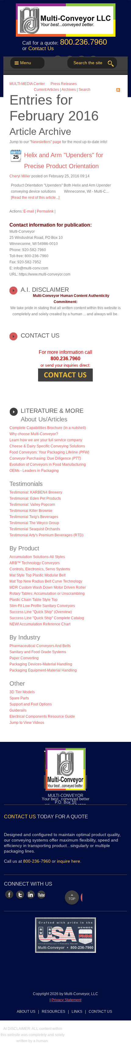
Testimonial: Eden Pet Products (35, 498)
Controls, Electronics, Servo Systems (39, 569)
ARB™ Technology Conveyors (34, 563)
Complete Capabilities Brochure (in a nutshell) (47, 428)
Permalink (45, 211)
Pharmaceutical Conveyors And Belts (40, 646)
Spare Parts (19, 698)
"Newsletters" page (45, 142)
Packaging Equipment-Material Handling (43, 670)
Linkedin (31, 894)
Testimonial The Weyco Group (34, 523)
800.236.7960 (83, 41)
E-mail (28, 211)
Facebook (9, 894)
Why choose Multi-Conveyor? (33, 434)
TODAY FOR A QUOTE (46, 816)
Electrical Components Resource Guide (42, 716)
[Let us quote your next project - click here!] (65, 374)
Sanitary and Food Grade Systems (37, 652)
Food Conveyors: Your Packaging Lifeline (49, 452)
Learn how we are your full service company (45, 440)
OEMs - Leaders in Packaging (34, 470)
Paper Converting (24, 658)
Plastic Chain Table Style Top (33, 600)
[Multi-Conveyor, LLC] (65, 16)
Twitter (20, 894)
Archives (69, 89)
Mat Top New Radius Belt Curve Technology (45, 581)
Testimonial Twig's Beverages (33, 517)
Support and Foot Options (30, 704)
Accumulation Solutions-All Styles (37, 557)
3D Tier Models (22, 692)
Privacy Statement (66, 1000)
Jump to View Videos (26, 722)
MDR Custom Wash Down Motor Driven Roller (47, 587)
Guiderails (18, 710)
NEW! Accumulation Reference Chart (39, 624)
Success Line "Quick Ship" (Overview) (40, 612)
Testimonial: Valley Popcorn (32, 504)
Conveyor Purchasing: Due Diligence (45, 458)
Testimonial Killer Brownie (30, 511)
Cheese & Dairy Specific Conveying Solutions (47, 446)
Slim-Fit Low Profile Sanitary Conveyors (42, 606)
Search (84, 89)
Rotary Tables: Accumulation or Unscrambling (47, 593)
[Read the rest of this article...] (35, 197)
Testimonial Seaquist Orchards (34, 529)
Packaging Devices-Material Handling (40, 664)
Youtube (41, 894)
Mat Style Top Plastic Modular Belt (37, 575)
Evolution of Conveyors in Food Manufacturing (47, 464)
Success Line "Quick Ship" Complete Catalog (46, 618)
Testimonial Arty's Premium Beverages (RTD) (46, 535)
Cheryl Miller (19, 176)
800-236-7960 (37, 861)
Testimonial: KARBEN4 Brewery (35, 492)
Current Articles (46, 89)
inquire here (68, 861)
